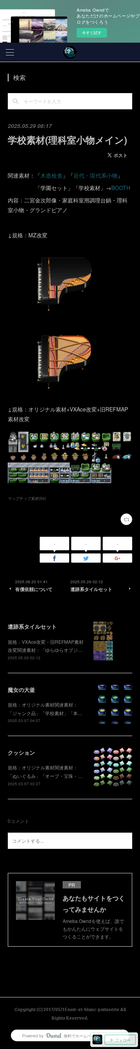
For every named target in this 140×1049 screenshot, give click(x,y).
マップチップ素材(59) (27, 498)
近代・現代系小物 (96, 175)
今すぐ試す (92, 32)
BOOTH (120, 188)
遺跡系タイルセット (32, 626)
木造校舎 (51, 175)
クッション (21, 752)
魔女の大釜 (21, 689)
